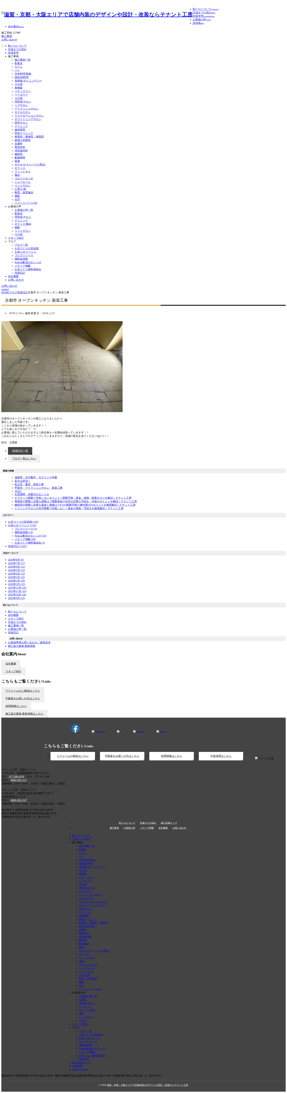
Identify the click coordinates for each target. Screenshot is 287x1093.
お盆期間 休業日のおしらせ (32, 494)
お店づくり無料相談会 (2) (30, 542)
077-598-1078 (16, 776)
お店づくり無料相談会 (28, 269)
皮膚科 (19, 143)
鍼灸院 (19, 154)
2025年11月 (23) (17, 591)
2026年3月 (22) (16, 577)
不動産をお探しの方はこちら (122, 756)
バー (17, 70)
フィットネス (23, 171)
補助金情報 (21, 258)
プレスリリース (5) (26, 528)
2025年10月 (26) (17, 594)
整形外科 (20, 147)
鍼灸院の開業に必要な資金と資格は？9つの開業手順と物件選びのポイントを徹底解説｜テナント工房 (75, 504)
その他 (19, 84)
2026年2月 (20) (16, 580)
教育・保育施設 (24, 192)
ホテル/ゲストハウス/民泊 (30, 164)
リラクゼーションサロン (29, 115)
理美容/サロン (23, 101)
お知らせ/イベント (26, 251)
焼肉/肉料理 (22, 77)
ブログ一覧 (21, 244)
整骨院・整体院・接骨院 (29, 136)
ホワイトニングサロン (28, 119)
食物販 (19, 87)
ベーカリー (21, 94)
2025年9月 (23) (16, 598)
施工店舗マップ (169, 823)
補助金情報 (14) (24, 532)
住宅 (17, 199)
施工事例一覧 (23, 59)
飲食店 (19, 63)
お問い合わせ (16, 279)
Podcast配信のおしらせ (28, 262)
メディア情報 (147, 828)
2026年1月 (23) (16, 584)
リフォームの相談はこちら (73, 756)
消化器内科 (21, 150)
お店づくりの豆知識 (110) (23, 521)
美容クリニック (24, 133)
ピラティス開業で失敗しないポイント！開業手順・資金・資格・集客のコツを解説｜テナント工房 (73, 497)
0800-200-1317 (19, 780)
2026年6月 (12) (16, 566)
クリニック (21, 126)
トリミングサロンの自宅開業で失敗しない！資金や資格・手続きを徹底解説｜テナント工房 (69, 508)
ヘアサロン (21, 105)
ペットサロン (23, 185)
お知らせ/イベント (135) (22, 525)
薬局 (17, 161)
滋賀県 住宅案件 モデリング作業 (36, 477)
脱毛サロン (21, 122)
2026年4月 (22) (16, 573)
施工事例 (114, 828)
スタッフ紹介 (16, 237)
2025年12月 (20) (17, 587)
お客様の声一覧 (24, 210)
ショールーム (23, 182)
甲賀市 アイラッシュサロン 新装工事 (38, 487)
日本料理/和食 (23, 73)
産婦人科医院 (23, 140)
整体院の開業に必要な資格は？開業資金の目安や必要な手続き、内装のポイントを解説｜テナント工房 (76, 501)
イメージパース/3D (26, 203)
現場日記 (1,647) (17, 546)
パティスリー (23, 91)
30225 (18, 491)
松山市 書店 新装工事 (29, 484)
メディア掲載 (23, 265)
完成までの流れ (17, 49)
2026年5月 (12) (16, 570)
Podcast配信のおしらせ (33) (30, 535)
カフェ (19, 66)
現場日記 (20, 272)
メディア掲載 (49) (25, 539)
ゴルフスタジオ (24, 178)
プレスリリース (24, 255)
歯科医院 (20, 129)
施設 (17, 175)
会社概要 (13, 276)
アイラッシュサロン (27, 108)
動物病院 (20, 157)
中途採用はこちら (221, 756)
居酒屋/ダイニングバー (28, 80)
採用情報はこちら (171, 756)
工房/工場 (20, 189)
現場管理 (13, 52)
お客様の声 (129, 828)
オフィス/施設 (23, 224)
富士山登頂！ (23, 480)
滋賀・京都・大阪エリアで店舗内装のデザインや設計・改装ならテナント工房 (147, 1085)
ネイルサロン (23, 112)
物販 (17, 196)
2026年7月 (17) (16, 563)
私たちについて (17, 45)
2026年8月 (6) (16, 559)
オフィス (20, 168)
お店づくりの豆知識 (27, 248)
